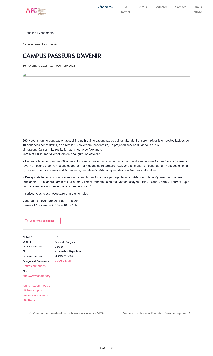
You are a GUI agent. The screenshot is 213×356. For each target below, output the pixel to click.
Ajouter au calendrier (42, 220)
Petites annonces (34, 266)
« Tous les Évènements (38, 33)
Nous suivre (198, 9)
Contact (180, 7)
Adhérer (161, 7)
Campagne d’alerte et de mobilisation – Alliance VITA (68, 313)
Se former (125, 9)
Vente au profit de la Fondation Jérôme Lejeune (155, 313)
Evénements (105, 7)
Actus (143, 7)
